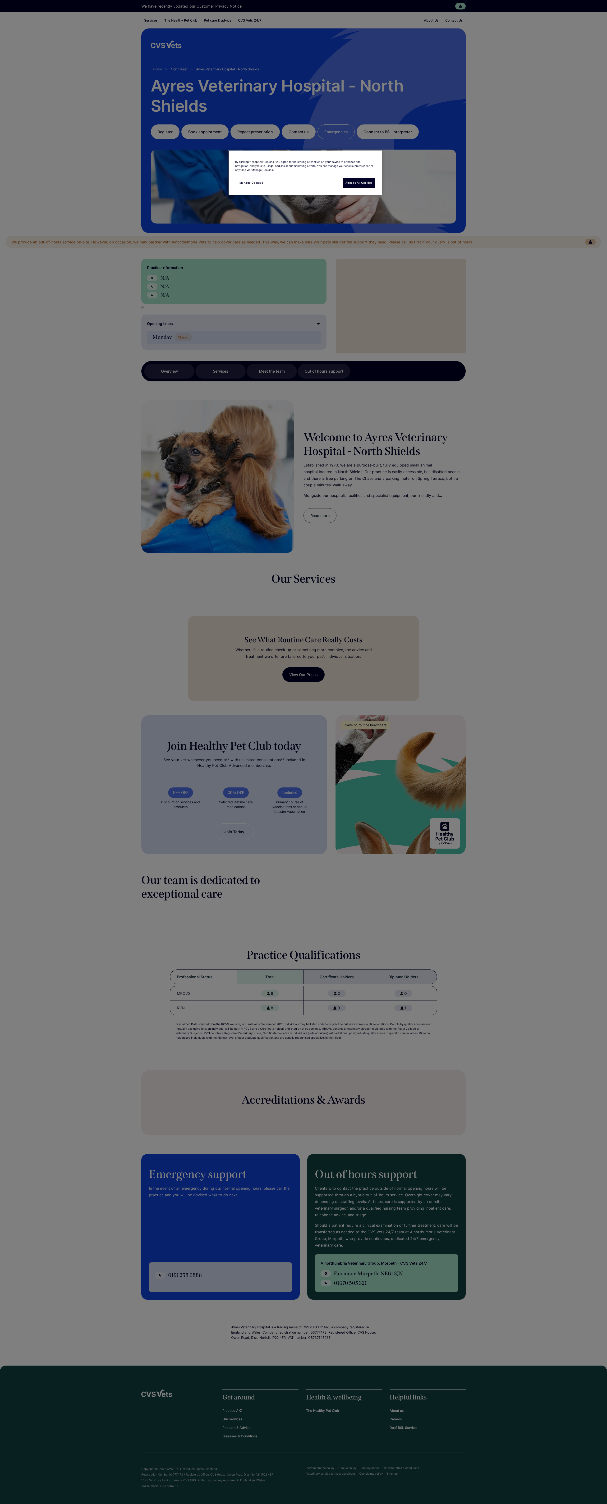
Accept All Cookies (358, 182)
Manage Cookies (251, 182)
